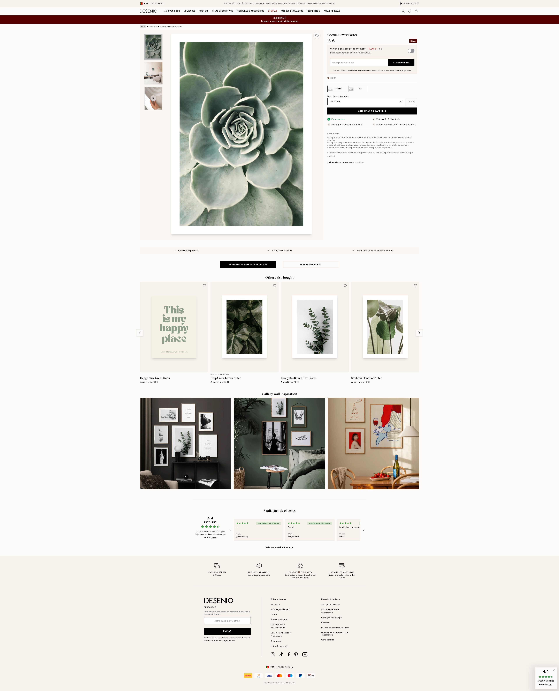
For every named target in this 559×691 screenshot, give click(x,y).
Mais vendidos (172, 11)
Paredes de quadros (292, 11)
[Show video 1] (153, 98)
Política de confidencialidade (335, 627)
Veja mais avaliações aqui (280, 547)
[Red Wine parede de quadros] (373, 443)
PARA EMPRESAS (332, 11)
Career (274, 614)
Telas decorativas (222, 11)
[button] (411, 101)
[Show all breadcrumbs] (143, 26)
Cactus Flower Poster (171, 26)
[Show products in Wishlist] (409, 11)
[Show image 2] (153, 73)
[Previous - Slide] (139, 332)
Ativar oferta (401, 62)
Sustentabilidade (279, 619)
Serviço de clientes (330, 604)
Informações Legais (280, 609)
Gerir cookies (327, 640)
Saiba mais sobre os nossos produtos (345, 162)
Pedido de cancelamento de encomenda (335, 633)
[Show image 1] (153, 47)
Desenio (288, 683)
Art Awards (276, 641)
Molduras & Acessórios (250, 11)
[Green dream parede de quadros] (279, 443)
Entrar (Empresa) (279, 646)
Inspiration (313, 11)
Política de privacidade (360, 70)
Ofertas (272, 11)
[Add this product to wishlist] (316, 35)
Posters (203, 11)
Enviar (227, 631)
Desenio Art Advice (330, 599)
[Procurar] (403, 11)
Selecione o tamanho (338, 96)
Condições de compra (332, 617)
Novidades (190, 11)
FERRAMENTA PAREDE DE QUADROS (248, 264)
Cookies (325, 623)
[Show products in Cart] (416, 11)
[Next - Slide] (419, 332)
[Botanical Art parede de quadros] (185, 443)
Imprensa (275, 604)
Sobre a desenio (279, 599)
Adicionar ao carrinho (372, 111)
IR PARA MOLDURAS (311, 264)
